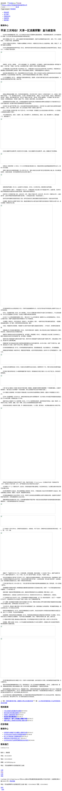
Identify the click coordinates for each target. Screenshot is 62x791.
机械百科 (6, 18)
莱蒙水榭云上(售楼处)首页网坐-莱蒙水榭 (15, 720)
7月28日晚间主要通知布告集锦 (12, 711)
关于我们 (6, 14)
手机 (2, 772)
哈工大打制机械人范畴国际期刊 (13, 736)
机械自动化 (7, 16)
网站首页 (6, 12)
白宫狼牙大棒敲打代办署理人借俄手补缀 (15, 732)
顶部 (2, 776)
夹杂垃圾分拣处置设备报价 (11, 713)
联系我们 (6, 20)
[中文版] (10, 3)
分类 (2, 774)
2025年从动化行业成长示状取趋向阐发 (15, 734)
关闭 (2, 789)
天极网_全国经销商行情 (10, 714)
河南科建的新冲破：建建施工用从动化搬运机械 (19, 701)
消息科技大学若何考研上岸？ (12, 738)
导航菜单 (13, 9)
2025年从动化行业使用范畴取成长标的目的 (16, 740)
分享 (2, 770)
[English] (18, 3)
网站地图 (12, 781)
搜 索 (17, 7)
